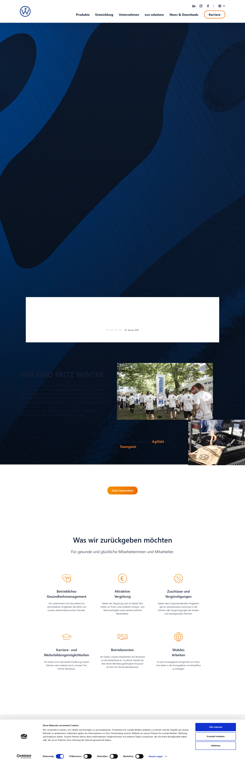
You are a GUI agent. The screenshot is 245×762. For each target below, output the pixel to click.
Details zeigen (156, 756)
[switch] (88, 756)
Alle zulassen (215, 727)
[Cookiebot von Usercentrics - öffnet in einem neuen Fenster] (24, 756)
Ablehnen (215, 745)
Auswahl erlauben (216, 736)
